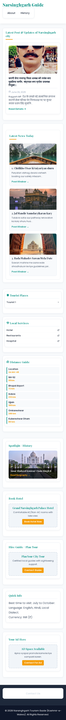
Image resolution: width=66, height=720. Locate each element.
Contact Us (33, 693)
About (11, 13)
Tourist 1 (11, 302)
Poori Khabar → (20, 181)
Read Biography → (20, 475)
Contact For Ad (33, 662)
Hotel (10, 330)
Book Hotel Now (33, 521)
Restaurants (14, 335)
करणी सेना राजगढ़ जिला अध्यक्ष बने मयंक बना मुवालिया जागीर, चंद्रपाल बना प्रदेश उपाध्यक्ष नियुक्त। (30, 81)
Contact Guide (33, 570)
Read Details (16, 108)
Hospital (11, 340)
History (25, 13)
